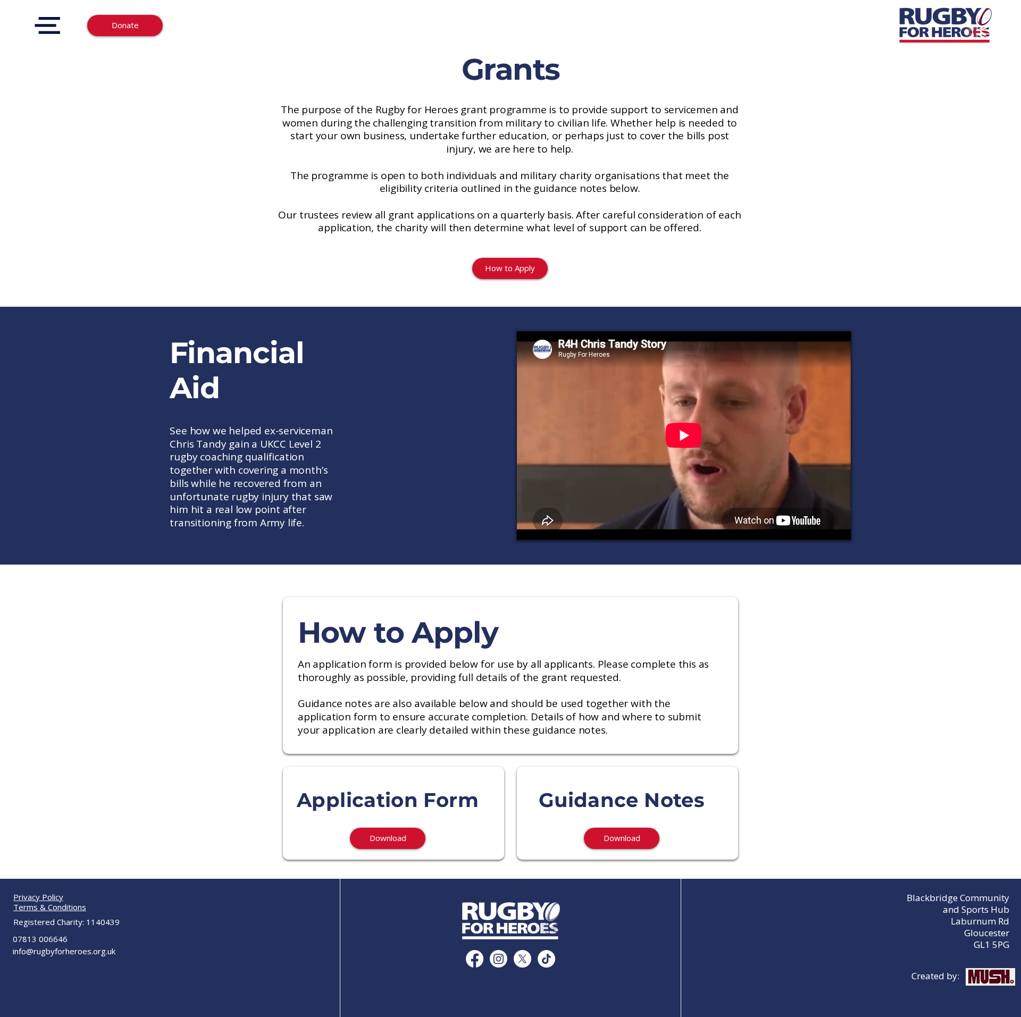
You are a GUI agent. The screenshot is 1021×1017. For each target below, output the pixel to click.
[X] (522, 959)
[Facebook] (474, 959)
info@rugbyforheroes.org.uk (64, 951)
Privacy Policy (38, 897)
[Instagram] (498, 959)
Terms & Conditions (49, 907)
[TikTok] (546, 959)
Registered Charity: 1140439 (66, 922)
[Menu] (47, 25)
